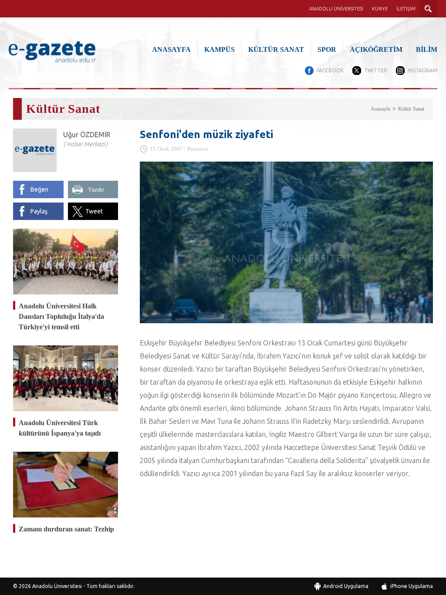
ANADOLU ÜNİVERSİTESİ (336, 8)
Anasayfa (380, 109)
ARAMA (428, 8)
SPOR (327, 49)
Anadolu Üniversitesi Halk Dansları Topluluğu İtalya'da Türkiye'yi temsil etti (61, 316)
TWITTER (375, 70)
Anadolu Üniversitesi (57, 586)
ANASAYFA (171, 49)
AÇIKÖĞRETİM (376, 49)
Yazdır (96, 189)
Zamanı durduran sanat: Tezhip (66, 529)
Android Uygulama (345, 586)
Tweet (94, 211)
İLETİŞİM (406, 8)
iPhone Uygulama (411, 586)
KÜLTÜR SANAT (276, 49)
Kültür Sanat (411, 109)
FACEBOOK (330, 70)
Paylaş (38, 211)
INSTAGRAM (422, 70)
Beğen (39, 189)
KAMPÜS (219, 49)
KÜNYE (380, 8)
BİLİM (426, 49)
